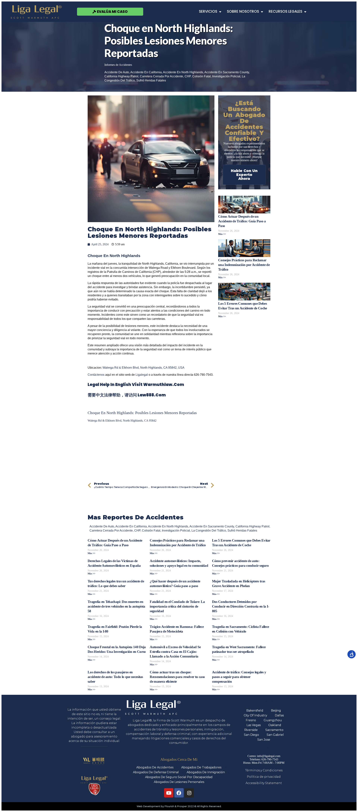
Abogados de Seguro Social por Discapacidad (179, 777)
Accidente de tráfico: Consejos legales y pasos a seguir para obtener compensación (239, 676)
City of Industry (255, 715)
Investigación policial (226, 76)
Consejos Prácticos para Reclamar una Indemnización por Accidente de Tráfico (244, 264)
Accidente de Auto (116, 72)
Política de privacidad (264, 776)
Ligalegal (142, 374)
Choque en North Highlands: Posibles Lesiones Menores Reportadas (142, 413)
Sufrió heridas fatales (151, 80)
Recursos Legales (285, 11)
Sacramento (274, 730)
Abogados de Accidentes (154, 767)
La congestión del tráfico (208, 530)
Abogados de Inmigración (206, 772)
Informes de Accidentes (118, 64)
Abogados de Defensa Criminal (156, 772)
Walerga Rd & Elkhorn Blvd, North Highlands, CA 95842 (122, 420)
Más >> (222, 234)
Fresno (251, 720)
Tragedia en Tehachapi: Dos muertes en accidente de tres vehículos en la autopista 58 (116, 606)
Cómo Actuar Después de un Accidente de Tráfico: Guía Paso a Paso (242, 221)
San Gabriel (275, 735)
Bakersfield (254, 710)
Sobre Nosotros (243, 11)
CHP (188, 76)
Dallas (279, 715)
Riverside (251, 730)
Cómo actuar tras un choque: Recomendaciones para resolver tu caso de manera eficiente (177, 676)
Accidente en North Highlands (183, 72)
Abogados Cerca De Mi (178, 759)
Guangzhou (273, 720)
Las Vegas (253, 725)
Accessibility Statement (264, 783)
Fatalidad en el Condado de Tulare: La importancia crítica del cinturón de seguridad (177, 606)
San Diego (251, 735)
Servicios (208, 11)
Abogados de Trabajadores (201, 767)
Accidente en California (146, 72)
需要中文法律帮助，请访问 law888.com (127, 395)
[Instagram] (189, 792)
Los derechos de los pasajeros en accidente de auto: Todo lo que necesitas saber (115, 676)
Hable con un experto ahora (244, 174)
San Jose (263, 739)
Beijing (276, 710)
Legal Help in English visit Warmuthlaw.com (136, 384)
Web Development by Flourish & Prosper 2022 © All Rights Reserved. (179, 806)
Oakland (274, 725)
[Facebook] (179, 792)
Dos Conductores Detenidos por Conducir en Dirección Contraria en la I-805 (240, 606)
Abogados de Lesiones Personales (179, 782)
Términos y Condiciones (263, 770)
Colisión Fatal (201, 76)
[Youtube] (168, 792)
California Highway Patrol (121, 76)
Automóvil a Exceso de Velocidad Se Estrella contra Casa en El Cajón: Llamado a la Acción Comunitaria (175, 651)
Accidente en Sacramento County (226, 72)
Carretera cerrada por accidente (161, 76)
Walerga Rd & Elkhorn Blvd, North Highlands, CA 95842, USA (143, 367)
